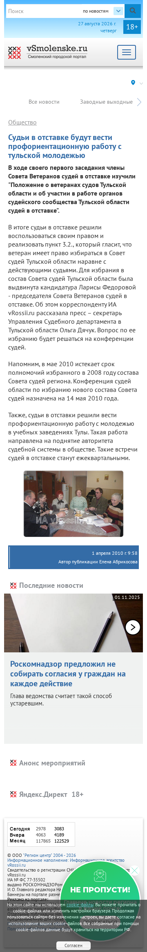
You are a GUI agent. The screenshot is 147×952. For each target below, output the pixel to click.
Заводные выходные (106, 101)
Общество (22, 122)
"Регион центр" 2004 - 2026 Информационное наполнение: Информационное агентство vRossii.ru (66, 860)
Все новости (44, 101)
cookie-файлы (80, 905)
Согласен (73, 945)
